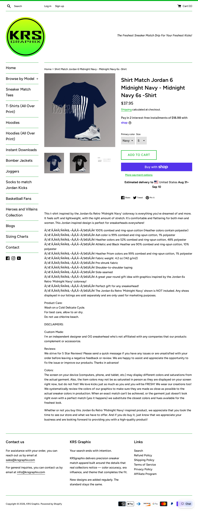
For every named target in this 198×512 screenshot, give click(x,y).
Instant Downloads (21, 150)
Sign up (59, 6)
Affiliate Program (145, 474)
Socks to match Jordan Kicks (19, 185)
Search (138, 450)
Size (138, 134)
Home (11, 68)
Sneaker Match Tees (18, 92)
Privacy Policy (143, 469)
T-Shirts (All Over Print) (20, 109)
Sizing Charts (17, 236)
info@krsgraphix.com (31, 472)
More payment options (139, 174)
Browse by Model (22, 78)
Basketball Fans (18, 198)
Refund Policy (143, 455)
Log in (47, 6)
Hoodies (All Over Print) (20, 136)
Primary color (128, 134)
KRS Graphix (32, 504)
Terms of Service (145, 464)
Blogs (10, 226)
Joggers (12, 171)
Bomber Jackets (19, 160)
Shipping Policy (144, 460)
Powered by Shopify (51, 504)
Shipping (126, 109)
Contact (12, 247)
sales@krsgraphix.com (20, 460)
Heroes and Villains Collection (22, 212)
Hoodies (13, 122)
